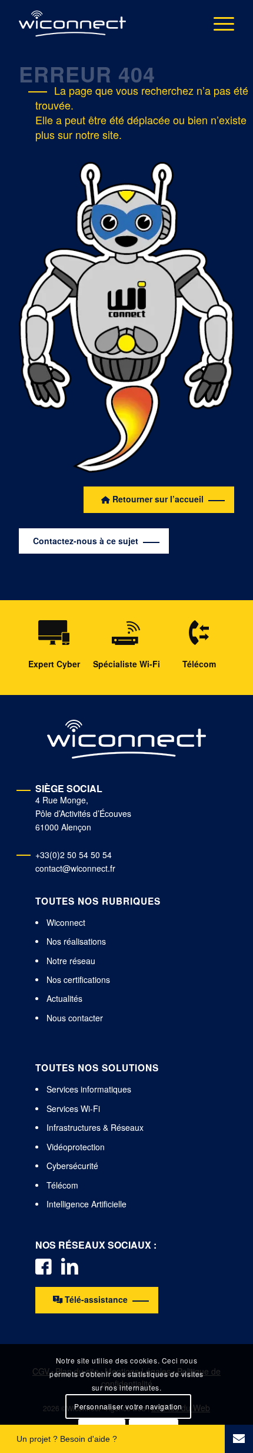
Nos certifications (78, 979)
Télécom (62, 1185)
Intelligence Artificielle (86, 1204)
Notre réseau (70, 961)
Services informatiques (88, 1089)
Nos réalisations (76, 941)
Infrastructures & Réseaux (95, 1127)
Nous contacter (74, 1018)
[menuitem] (218, 23)
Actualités (64, 998)
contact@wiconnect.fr (75, 868)
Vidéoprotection (75, 1147)
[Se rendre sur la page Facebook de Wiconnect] (43, 1265)
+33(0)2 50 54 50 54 (73, 854)
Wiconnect (65, 922)
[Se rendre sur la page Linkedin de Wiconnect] (69, 1265)
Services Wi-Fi (73, 1108)
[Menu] (218, 23)
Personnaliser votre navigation (128, 1406)
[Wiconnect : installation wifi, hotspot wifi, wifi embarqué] (72, 23)
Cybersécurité (72, 1165)
